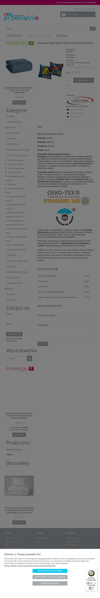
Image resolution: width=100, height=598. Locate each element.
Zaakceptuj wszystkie (50, 571)
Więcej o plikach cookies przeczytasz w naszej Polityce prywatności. (30, 565)
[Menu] (95, 570)
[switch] (91, 588)
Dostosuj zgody (50, 583)
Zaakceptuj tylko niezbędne (50, 577)
